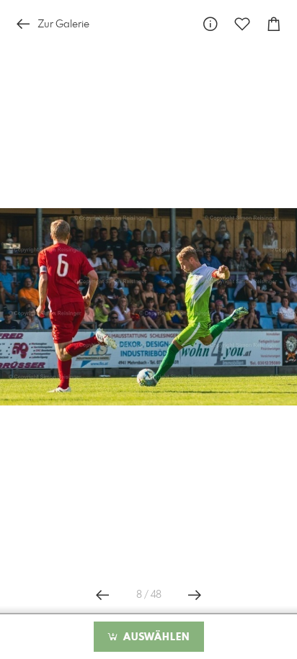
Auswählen (155, 637)
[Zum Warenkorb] (274, 24)
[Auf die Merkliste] (242, 24)
